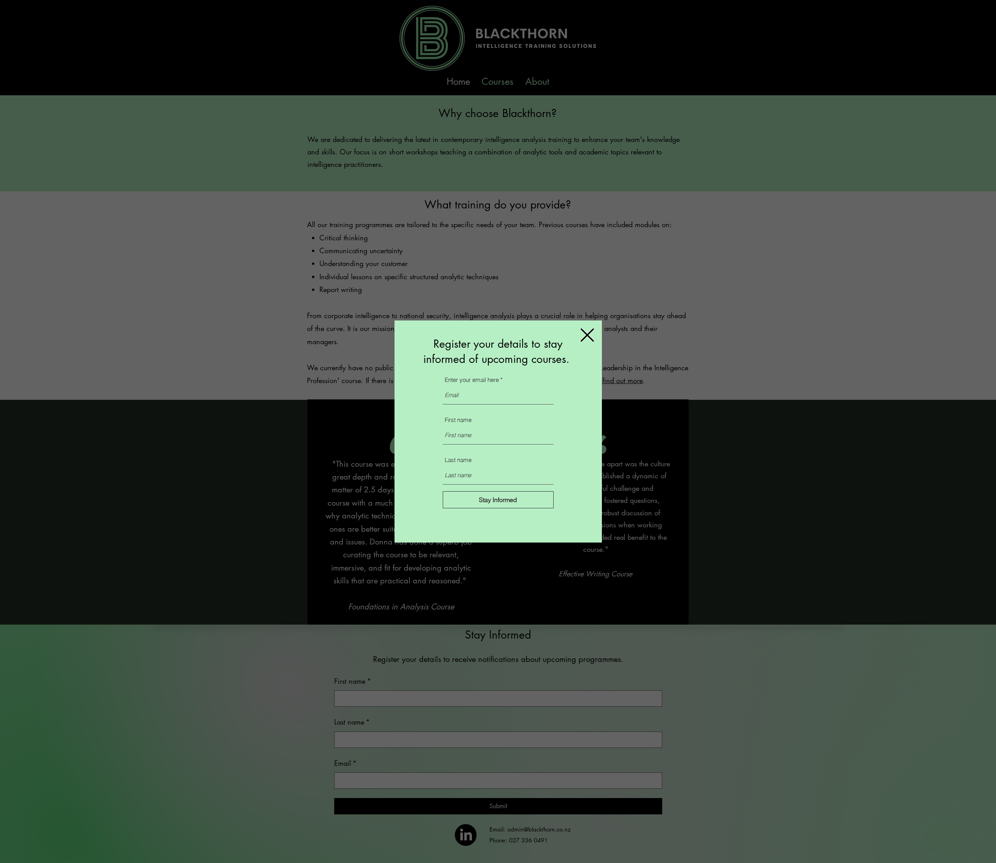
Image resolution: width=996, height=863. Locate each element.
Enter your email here (472, 380)
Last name (458, 460)
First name (458, 420)
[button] (587, 335)
